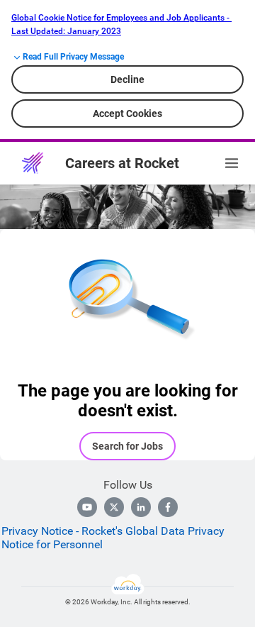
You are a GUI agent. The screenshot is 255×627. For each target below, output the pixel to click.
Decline (127, 79)
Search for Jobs (127, 446)
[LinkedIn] (141, 507)
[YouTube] (87, 507)
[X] (114, 507)
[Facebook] (168, 507)
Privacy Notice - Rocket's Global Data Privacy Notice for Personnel (113, 537)
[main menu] (231, 163)
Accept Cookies (127, 113)
